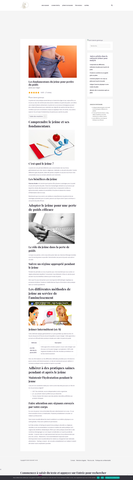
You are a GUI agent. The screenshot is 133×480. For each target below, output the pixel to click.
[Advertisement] (66, 22)
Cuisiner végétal (55, 5)
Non (102, 477)
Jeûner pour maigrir (67, 5)
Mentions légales (81, 460)
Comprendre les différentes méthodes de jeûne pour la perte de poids (99, 67)
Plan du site (90, 460)
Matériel (87, 5)
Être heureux (78, 5)
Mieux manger (45, 5)
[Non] (131, 477)
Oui (98, 477)
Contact (73, 460)
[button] (112, 5)
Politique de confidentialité (103, 460)
